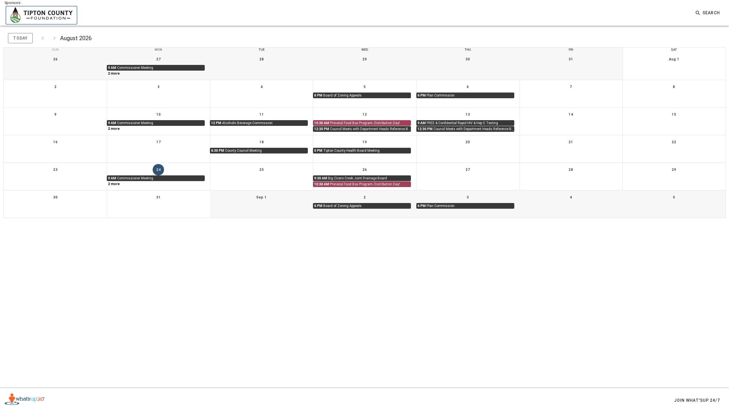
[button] (707, 13)
